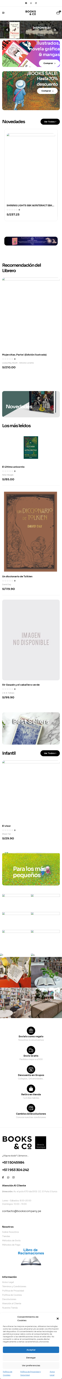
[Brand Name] (16, 903)
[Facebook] (26, 3)
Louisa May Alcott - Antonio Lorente (18, 363)
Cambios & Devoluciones (31, 1113)
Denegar (31, 1357)
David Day (6, 584)
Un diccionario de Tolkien (17, 576)
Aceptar (31, 1349)
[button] (57, 1318)
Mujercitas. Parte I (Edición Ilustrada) (24, 354)
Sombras (7, 798)
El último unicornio (13, 466)
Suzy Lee (6, 807)
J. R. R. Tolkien (8, 693)
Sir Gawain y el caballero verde (21, 684)
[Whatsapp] (31, 3)
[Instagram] (36, 3)
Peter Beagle (7, 475)
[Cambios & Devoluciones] (31, 1108)
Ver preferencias (31, 1365)
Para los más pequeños (29, 872)
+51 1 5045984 (13, 1163)
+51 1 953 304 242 (15, 1170)
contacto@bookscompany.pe (21, 1211)
